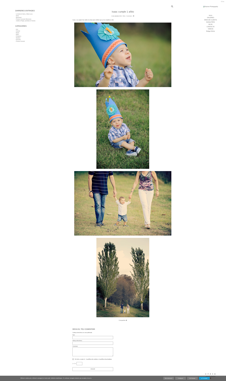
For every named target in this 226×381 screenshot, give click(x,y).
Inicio (210, 15)
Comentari (75, 346)
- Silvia (17, 15)
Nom (73, 335)
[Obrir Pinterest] (208, 374)
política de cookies (92, 359)
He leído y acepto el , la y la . (93, 359)
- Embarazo (18, 36)
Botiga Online (210, 31)
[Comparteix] (133, 16)
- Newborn (17, 38)
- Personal (17, 39)
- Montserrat (18, 17)
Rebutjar (193, 378)
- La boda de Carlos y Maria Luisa (23, 14)
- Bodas (17, 32)
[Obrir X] (212, 374)
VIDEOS (210, 29)
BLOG (210, 24)
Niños (124, 16)
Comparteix (122, 320)
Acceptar (205, 378)
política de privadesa (106, 359)
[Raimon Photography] (210, 7)
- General (17, 31)
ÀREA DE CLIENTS (210, 20)
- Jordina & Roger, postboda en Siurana (25, 20)
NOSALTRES (210, 22)
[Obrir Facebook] (210, 374)
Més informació (168, 378)
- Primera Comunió (20, 41)
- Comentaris (129, 16)
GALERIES (210, 17)
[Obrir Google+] (206, 374)
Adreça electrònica (77, 340)
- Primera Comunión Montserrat (23, 19)
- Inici (16, 29)
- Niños (17, 34)
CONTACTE (211, 26)
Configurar (180, 378)
